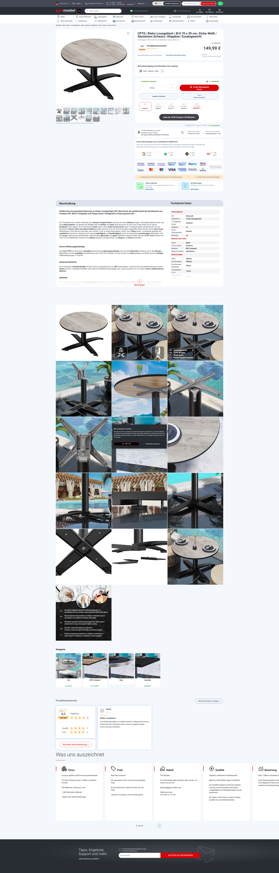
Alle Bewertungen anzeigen (208, 701)
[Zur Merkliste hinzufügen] (128, 33)
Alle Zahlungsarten (215, 167)
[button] (159, 825)
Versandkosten (215, 125)
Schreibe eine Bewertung (176, 55)
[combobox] (103, 11)
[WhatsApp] (220, 3)
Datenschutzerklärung (157, 427)
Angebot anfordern (158, 96)
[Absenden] (87, 11)
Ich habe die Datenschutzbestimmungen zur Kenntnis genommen (134, 850)
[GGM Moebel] (65, 11)
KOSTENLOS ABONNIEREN (180, 855)
